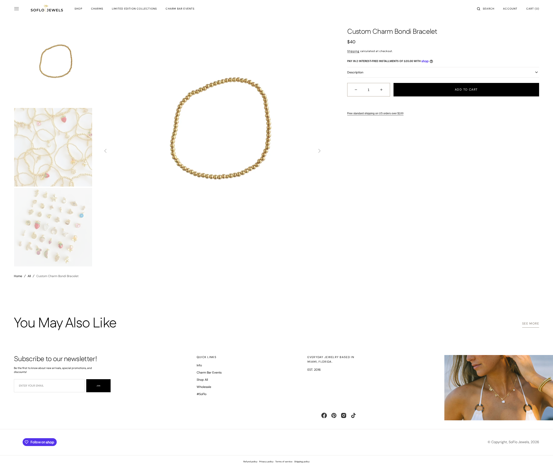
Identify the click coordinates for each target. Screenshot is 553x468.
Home (18, 276)
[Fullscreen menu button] (16, 8)
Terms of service (283, 461)
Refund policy (250, 461)
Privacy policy (266, 461)
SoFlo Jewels (519, 442)
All (29, 276)
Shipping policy (302, 461)
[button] (485, 8)
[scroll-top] (543, 458)
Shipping (353, 51)
